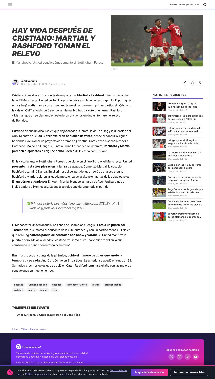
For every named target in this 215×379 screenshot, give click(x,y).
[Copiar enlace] (185, 83)
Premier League (38, 329)
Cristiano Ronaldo (38, 284)
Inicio (15, 329)
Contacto (78, 362)
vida (54, 290)
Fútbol (23, 329)
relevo (31, 290)
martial (95, 284)
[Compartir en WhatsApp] (192, 83)
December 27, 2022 (70, 208)
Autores (67, 362)
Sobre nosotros (34, 362)
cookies (66, 374)
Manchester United (77, 284)
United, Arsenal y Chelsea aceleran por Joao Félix (48, 314)
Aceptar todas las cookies (149, 372)
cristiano (18, 284)
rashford (18, 290)
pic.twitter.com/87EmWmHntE (97, 203)
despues (56, 284)
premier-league (113, 284)
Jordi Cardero (29, 80)
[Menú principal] (10, 4)
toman (43, 290)
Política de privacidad (37, 374)
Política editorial (52, 362)
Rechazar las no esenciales (189, 372)
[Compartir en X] (200, 83)
